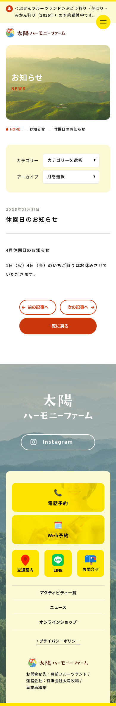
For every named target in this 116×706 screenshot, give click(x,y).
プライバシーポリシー (59, 641)
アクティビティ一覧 (58, 592)
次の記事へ (78, 307)
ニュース (58, 607)
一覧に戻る (58, 326)
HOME (15, 129)
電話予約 (58, 503)
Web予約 (58, 535)
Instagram (58, 442)
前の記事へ (38, 307)
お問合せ (90, 569)
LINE (58, 570)
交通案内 (25, 570)
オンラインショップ (58, 622)
